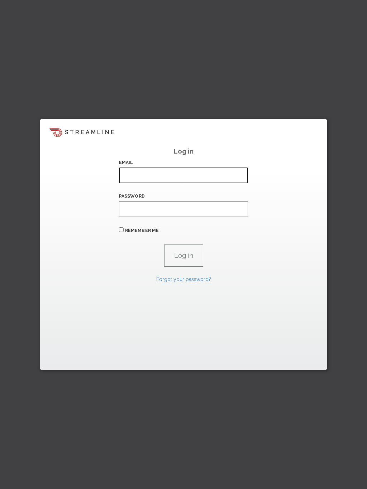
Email (126, 162)
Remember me (142, 230)
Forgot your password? (183, 279)
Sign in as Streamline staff (78, 361)
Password (132, 196)
